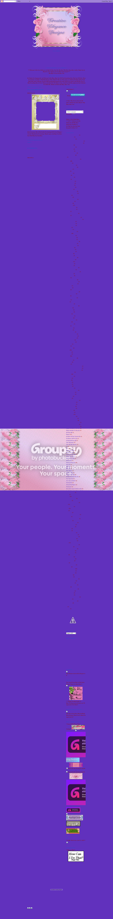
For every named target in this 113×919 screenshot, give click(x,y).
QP (67, 504)
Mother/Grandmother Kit (72, 476)
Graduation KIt (70, 388)
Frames (34, 142)
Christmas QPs (69, 265)
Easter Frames (69, 312)
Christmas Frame (70, 249)
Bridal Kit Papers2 (70, 225)
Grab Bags (68, 378)
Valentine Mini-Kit (70, 581)
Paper (67, 494)
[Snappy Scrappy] (73, 812)
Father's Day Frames (71, 338)
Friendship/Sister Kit (71, 358)
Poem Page (69, 500)
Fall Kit (68, 326)
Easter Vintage (70, 324)
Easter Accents (69, 304)
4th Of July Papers (70, 147)
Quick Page (69, 512)
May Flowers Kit (70, 458)
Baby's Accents (70, 177)
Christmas (68, 233)
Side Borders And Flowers (72, 518)
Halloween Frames (70, 408)
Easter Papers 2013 (71, 320)
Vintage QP (69, 599)
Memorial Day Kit (70, 462)
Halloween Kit (69, 410)
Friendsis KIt (69, 360)
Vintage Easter (70, 593)
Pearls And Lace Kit (71, 498)
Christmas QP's (70, 263)
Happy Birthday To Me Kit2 (73, 430)
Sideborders (69, 520)
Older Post (61, 154)
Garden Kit (69, 362)
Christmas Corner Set (71, 243)
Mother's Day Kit (70, 474)
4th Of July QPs (70, 151)
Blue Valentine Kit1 (71, 207)
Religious (68, 516)
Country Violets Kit (71, 294)
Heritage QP (69, 432)
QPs (67, 510)
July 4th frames (70, 442)
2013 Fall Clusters (70, 139)
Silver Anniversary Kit (71, 522)
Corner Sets (69, 288)
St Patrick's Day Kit (71, 532)
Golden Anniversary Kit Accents (74, 366)
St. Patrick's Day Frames (72, 536)
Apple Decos (69, 169)
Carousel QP (69, 229)
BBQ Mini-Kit (69, 189)
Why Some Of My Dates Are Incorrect (75, 605)
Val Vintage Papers (71, 565)
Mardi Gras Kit (70, 452)
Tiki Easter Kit (69, 557)
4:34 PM (45, 140)
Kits (67, 448)
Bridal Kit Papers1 (70, 223)
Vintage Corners (70, 591)
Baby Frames (69, 173)
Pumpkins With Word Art (72, 502)
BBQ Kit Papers (70, 185)
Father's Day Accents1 (71, 336)
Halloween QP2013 (71, 416)
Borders (68, 215)
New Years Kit (69, 478)
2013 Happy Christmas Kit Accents (74, 141)
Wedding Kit (69, 603)
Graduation (69, 386)
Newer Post (30, 154)
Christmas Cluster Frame (72, 241)
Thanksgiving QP (70, 552)
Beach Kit (68, 195)
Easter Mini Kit (70, 316)
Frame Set (68, 352)
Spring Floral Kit (70, 526)
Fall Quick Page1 (70, 332)
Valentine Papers (70, 583)
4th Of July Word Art (71, 153)
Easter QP (68, 322)
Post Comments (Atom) (39, 157)
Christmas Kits (69, 255)
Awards (68, 171)
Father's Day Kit (70, 340)
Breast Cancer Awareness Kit (73, 217)
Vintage (68, 587)
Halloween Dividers (71, 402)
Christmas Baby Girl (71, 239)
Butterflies (68, 227)
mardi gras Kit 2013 (71, 454)
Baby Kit (68, 175)
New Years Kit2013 (70, 480)
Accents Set (69, 163)
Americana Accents (71, 165)
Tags (67, 542)
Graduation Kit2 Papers (72, 390)
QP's (67, 508)
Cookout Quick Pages (71, 279)
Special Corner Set (70, 524)
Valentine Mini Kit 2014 (72, 579)
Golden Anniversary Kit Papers (73, 370)
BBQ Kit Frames (70, 183)
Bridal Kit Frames (70, 221)
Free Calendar (76, 664)
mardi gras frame (70, 450)
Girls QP (68, 364)
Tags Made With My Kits (72, 544)
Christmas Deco (70, 247)
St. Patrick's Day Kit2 (71, 540)
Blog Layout (69, 203)
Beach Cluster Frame (71, 191)
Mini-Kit (68, 466)
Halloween (69, 398)
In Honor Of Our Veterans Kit (73, 436)
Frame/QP (68, 354)
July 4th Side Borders (71, 444)
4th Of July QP (69, 149)
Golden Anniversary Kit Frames (74, 368)
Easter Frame (69, 310)
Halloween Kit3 (70, 412)
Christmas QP (69, 261)
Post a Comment (31, 151)
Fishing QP (69, 344)
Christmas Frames (70, 251)
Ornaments (69, 486)
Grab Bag (68, 374)
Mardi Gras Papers (70, 456)
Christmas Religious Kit (72, 267)
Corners (68, 289)
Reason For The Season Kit (72, 514)
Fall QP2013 (69, 330)
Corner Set (68, 285)
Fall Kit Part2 (69, 328)
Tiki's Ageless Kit (70, 559)
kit (67, 446)
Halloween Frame (70, 406)
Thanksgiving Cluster (71, 548)
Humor (68, 434)
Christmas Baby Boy (71, 237)
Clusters (68, 277)
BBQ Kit (68, 179)
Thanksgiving (69, 546)
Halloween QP (69, 414)
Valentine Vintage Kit (71, 585)
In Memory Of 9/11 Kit (71, 438)
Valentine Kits (69, 577)
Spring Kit (68, 528)
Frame (67, 350)
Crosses (68, 296)
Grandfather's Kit (70, 394)
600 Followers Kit (70, 155)
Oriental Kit (69, 482)
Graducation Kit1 (70, 392)
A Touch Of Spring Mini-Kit (73, 159)
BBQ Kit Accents (70, 181)
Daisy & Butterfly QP (71, 298)
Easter (67, 302)
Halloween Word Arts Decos (73, 426)
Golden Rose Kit (70, 372)
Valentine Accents (70, 569)
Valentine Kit (69, 575)
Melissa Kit (69, 460)
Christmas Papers (70, 259)
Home (45, 154)
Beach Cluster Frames (71, 193)
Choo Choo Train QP (71, 231)
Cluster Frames (70, 275)
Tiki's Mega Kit (70, 560)
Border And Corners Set (72, 213)
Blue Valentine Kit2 (71, 209)
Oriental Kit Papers (71, 484)
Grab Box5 (69, 384)
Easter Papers (69, 318)
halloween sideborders (71, 418)
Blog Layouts (69, 205)
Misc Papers (69, 470)
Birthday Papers (70, 201)
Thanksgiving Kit (70, 551)
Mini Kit (68, 464)
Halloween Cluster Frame (72, 400)
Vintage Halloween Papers (72, 597)
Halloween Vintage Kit (71, 420)
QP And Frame (70, 506)
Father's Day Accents (71, 334)
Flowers (68, 346)
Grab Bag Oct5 (70, 376)
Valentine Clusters (70, 571)
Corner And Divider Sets (72, 281)
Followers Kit (69, 348)
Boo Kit (68, 211)
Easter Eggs (69, 308)
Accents (68, 161)
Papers (67, 496)
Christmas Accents (70, 235)
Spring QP (68, 530)
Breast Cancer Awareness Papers (74, 219)
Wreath (68, 608)
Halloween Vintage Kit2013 (73, 422)
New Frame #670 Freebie (35, 89)
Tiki (67, 554)
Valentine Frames (70, 573)
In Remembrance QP (71, 440)
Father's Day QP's (70, 342)
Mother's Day (69, 472)
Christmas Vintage (70, 269)
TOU (67, 563)
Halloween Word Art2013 (72, 424)
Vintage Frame (70, 595)
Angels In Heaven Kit (71, 167)
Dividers (68, 300)
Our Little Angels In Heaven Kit (74, 488)
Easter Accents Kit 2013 (72, 306)
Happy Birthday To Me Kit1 (73, 428)
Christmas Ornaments (71, 257)
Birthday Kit (69, 197)
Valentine (68, 567)
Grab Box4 (69, 382)
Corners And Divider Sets (72, 291)
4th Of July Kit (69, 145)
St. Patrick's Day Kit (71, 538)
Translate (78, 114)
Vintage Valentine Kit (71, 601)
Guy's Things (69, 396)
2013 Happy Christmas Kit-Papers (74, 143)
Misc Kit (68, 468)
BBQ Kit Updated (70, 187)
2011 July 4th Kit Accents (72, 135)
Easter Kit (68, 314)
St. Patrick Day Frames (71, 534)
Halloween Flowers (71, 404)
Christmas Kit (69, 253)
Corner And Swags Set (71, 283)
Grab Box (68, 380)
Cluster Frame (69, 273)
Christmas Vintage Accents (72, 271)
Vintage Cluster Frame (71, 589)
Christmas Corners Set (71, 245)
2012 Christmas (70, 137)
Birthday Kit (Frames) (71, 199)
